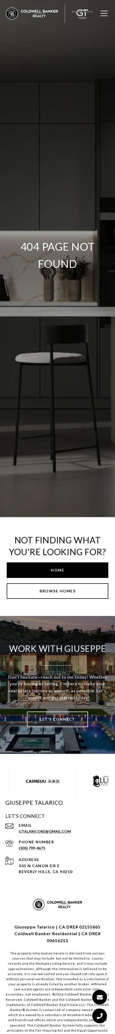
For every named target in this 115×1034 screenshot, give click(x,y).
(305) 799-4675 (32, 848)
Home (57, 570)
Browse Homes (57, 591)
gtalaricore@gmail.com (45, 831)
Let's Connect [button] (57, 719)
